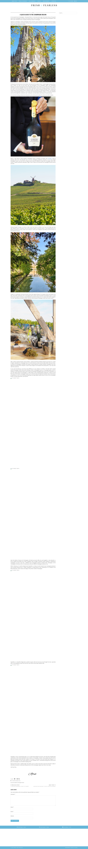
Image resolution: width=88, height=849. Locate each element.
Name (12, 807)
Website (12, 816)
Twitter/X (22, 827)
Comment (13, 794)
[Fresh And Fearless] (44, 5)
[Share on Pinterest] (18, 778)
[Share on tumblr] (19, 778)
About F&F (14, 1)
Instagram (44, 827)
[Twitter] (69, 1)
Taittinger (50, 158)
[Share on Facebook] (14, 778)
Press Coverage (23, 1)
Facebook (67, 827)
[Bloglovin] (73, 1)
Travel (39, 1)
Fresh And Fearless (18, 847)
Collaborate (32, 1)
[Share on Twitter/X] (16, 778)
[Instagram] (70, 1)
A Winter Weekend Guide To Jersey (20, 785)
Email (12, 811)
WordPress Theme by (71, 847)
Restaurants (46, 1)
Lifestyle (53, 1)
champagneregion (16, 780)
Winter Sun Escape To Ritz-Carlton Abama (44, 785)
